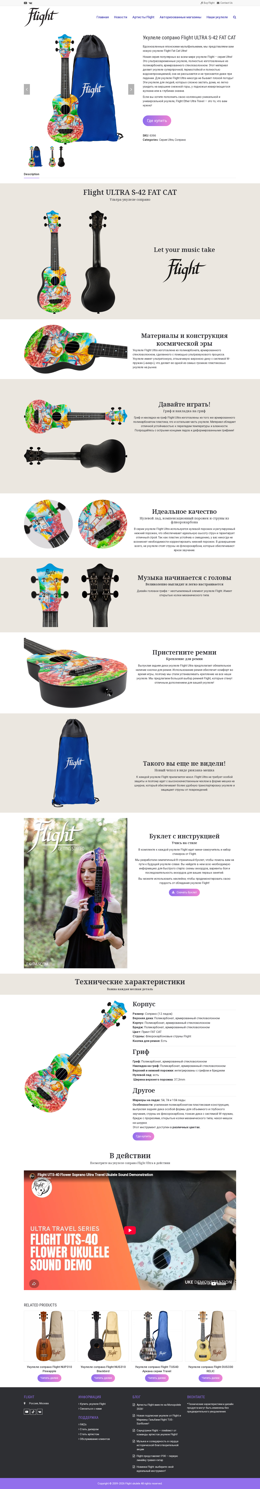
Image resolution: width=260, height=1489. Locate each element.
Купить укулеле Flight (92, 1403)
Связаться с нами (90, 1408)
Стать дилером (89, 1429)
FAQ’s (82, 1424)
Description (31, 174)
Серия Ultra (166, 139)
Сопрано (180, 139)
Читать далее (49, 1378)
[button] (234, 17)
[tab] (31, 174)
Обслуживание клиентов (94, 1439)
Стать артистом (89, 1434)
